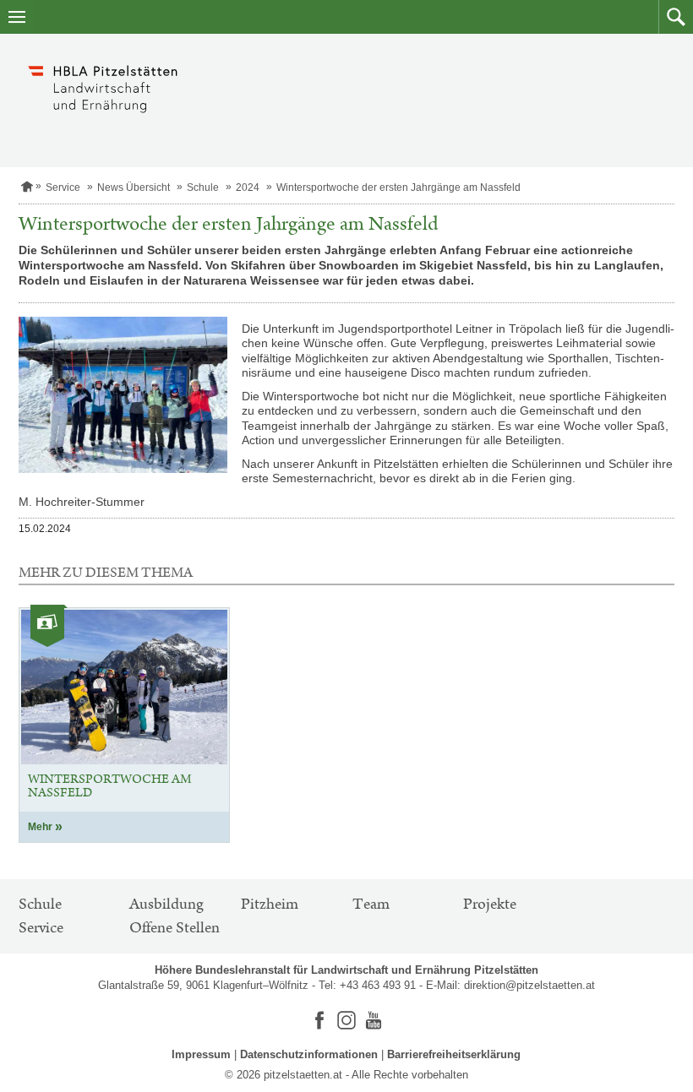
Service (63, 187)
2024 (247, 187)
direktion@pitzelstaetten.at (529, 985)
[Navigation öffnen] (17, 17)
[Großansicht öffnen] (123, 395)
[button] (675, 17)
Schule (203, 187)
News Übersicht (133, 187)
